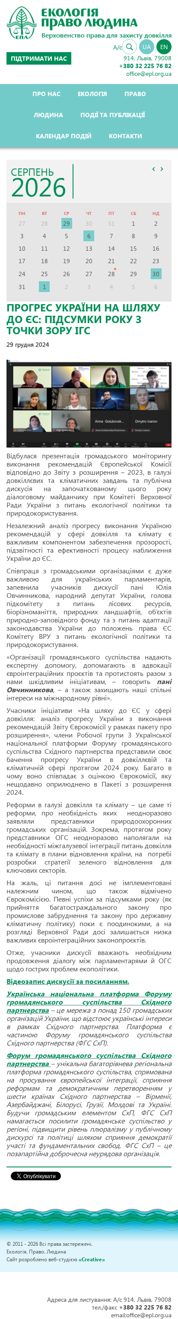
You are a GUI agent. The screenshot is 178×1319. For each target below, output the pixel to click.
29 (66, 223)
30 (156, 274)
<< (153, 169)
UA (147, 47)
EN (164, 47)
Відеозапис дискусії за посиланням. (67, 981)
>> (161, 169)
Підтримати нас (39, 58)
